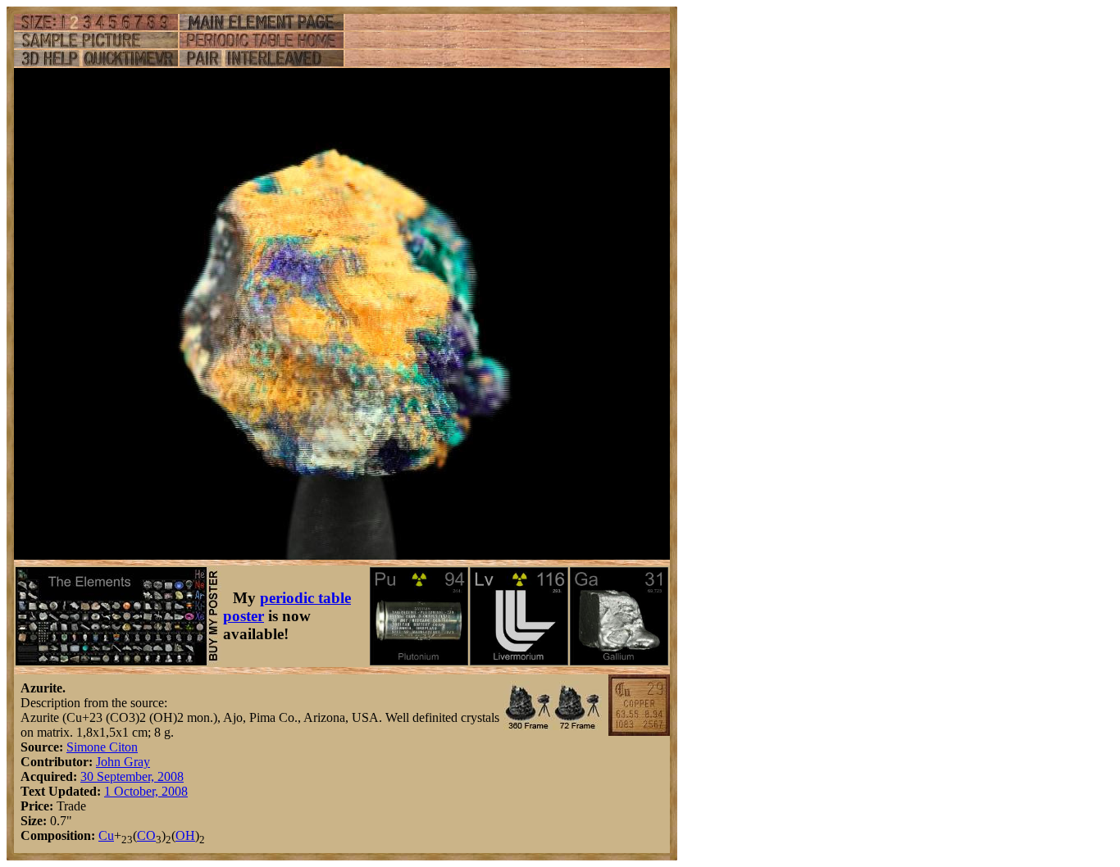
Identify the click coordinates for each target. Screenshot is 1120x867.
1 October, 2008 (146, 791)
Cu (106, 835)
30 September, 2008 (132, 776)
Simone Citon (102, 747)
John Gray (123, 762)
